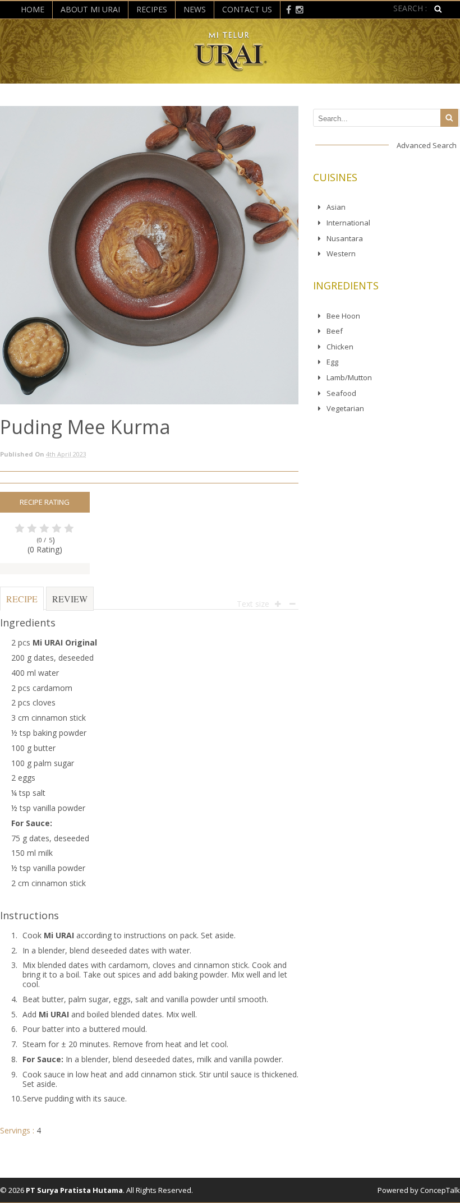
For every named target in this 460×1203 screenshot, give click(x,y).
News (194, 9)
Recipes (151, 9)
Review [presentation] (70, 599)
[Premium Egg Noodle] (230, 67)
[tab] (22, 604)
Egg (332, 362)
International (348, 223)
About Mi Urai (90, 9)
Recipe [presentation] (22, 599)
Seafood (341, 393)
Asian (336, 207)
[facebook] (288, 8)
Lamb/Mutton (349, 377)
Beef (334, 331)
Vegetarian (345, 408)
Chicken (339, 347)
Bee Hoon (343, 316)
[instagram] (299, 8)
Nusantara (344, 238)
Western (341, 253)
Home (32, 9)
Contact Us (247, 9)
